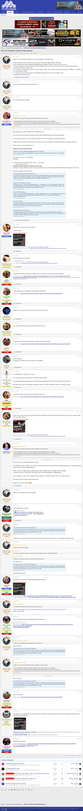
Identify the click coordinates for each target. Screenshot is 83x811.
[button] (19, 12)
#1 (80, 56)
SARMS (67, 12)
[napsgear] (28, 24)
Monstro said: (17, 556)
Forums (10, 12)
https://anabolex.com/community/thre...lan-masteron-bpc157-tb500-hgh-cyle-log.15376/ (42, 397)
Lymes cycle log (18, 201)
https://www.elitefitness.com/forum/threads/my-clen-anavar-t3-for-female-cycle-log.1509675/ (39, 609)
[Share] (78, 56)
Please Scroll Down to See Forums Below (41, 18)
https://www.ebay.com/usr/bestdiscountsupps (38, 247)
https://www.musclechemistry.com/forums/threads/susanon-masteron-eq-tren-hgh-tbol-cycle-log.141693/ (47, 624)
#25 (80, 659)
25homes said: (17, 604)
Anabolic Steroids (24, 780)
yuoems (7, 765)
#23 (80, 616)
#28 (80, 738)
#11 (80, 338)
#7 (80, 271)
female (35, 53)
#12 (80, 356)
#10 (80, 323)
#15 (80, 412)
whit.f (77, 765)
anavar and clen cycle (24, 53)
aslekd (7, 770)
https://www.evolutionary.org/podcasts (22, 626)
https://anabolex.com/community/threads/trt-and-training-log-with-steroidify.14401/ (41, 697)
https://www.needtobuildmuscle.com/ (29, 745)
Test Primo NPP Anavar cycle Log (24, 778)
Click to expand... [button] (47, 129)
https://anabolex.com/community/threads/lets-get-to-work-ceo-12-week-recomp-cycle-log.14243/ (46, 276)
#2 (80, 81)
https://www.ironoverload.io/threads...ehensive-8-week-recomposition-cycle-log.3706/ (41, 293)
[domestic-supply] (15, 33)
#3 (80, 97)
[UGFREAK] (42, 42)
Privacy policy (71, 808)
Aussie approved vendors (25, 775)
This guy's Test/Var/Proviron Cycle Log (24, 173)
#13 (80, 371)
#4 (80, 112)
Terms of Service (31, 808)
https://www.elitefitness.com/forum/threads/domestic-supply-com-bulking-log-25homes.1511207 (52, 597)
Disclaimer (14, 808)
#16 (80, 443)
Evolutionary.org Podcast (19, 746)
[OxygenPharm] (68, 42)
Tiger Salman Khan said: (20, 640)
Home (3, 12)
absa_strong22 (9, 780)
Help (77, 808)
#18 (80, 505)
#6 (80, 255)
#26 (80, 692)
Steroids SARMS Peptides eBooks (21, 627)
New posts (3, 15)
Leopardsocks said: (18, 116)
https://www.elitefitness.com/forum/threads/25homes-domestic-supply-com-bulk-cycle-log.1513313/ (47, 596)
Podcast (49, 12)
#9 (80, 307)
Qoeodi (7, 785)
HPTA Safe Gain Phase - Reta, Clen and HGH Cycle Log (31, 773)
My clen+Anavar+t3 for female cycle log (25, 527)
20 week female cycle (12, 768)
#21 (80, 577)
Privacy (8, 808)
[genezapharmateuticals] (54, 24)
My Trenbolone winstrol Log (21, 210)
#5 (80, 224)
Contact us (55, 808)
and (22, 77)
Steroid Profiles (58, 12)
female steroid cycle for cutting (16, 783)
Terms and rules (63, 808)
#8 (80, 288)
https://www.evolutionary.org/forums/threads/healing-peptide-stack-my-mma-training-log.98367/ (52, 743)
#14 (80, 391)
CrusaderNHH (9, 775)
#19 (80, 524)
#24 (80, 637)
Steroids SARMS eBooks (28, 12)
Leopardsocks (5, 53)
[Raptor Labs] (15, 42)
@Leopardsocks (17, 131)
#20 (80, 542)
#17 (80, 490)
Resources (40, 12)
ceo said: (16, 551)
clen (31, 53)
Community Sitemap (47, 808)
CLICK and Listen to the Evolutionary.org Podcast (25, 277)
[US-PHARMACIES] (41, 33)
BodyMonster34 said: (19, 545)
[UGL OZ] (68, 33)
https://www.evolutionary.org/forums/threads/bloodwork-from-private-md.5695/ (48, 248)
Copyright (38, 808)
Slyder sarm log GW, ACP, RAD (22, 183)
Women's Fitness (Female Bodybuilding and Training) (28, 151)
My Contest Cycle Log (20, 192)
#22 (80, 601)
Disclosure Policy (22, 808)
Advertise (3, 808)
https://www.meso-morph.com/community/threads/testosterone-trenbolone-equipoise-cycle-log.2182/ (46, 344)
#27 (80, 711)
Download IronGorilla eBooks (20, 734)
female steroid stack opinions (15, 763)
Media (16, 12)
